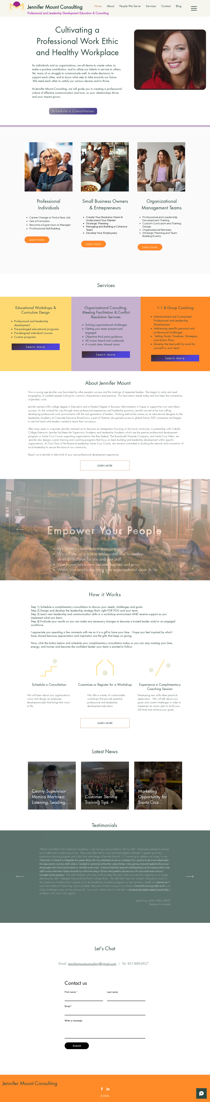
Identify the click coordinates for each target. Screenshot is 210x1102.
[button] (194, 8)
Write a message (73, 1020)
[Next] (190, 529)
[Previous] (20, 529)
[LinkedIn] (108, 1089)
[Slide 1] (102, 572)
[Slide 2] (107, 572)
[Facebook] (102, 1089)
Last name (112, 992)
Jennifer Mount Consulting (55, 7)
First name (71, 992)
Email (68, 1006)
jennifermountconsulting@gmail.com (92, 963)
